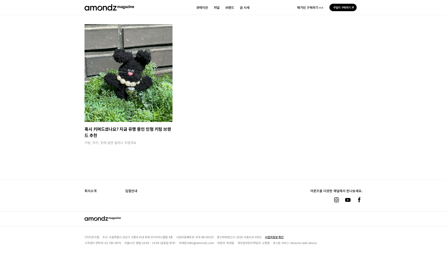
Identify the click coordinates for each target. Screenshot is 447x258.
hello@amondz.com (200, 243)
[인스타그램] (336, 200)
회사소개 (91, 190)
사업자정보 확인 (274, 237)
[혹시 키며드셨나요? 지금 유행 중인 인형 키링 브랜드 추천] (129, 73)
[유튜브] (348, 200)
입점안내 (131, 190)
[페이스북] (359, 200)
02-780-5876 (113, 243)
